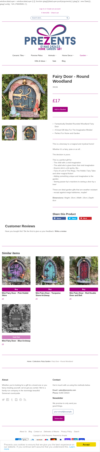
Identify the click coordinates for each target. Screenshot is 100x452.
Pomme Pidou (37, 55)
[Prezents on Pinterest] (20, 399)
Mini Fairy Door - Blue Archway (16, 341)
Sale (54, 61)
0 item (45, 12)
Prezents (49, 435)
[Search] (67, 18)
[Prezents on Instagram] (16, 399)
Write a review (60, 231)
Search (76, 432)
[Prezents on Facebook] (7, 399)
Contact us (38, 432)
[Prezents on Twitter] (3, 399)
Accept (86, 444)
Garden (83, 55)
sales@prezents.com (67, 390)
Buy (16, 289)
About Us (23, 432)
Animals (51, 55)
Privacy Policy (66, 432)
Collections (36, 361)
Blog (63, 61)
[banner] (50, 37)
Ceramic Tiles (18, 55)
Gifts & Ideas (40, 61)
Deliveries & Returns (51, 432)
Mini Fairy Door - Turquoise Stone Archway (48, 294)
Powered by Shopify (60, 435)
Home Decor (67, 55)
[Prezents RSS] (24, 399)
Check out (55, 12)
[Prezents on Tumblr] (12, 399)
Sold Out (16, 337)
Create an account (54, 9)
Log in (41, 9)
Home (29, 361)
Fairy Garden (46, 361)
